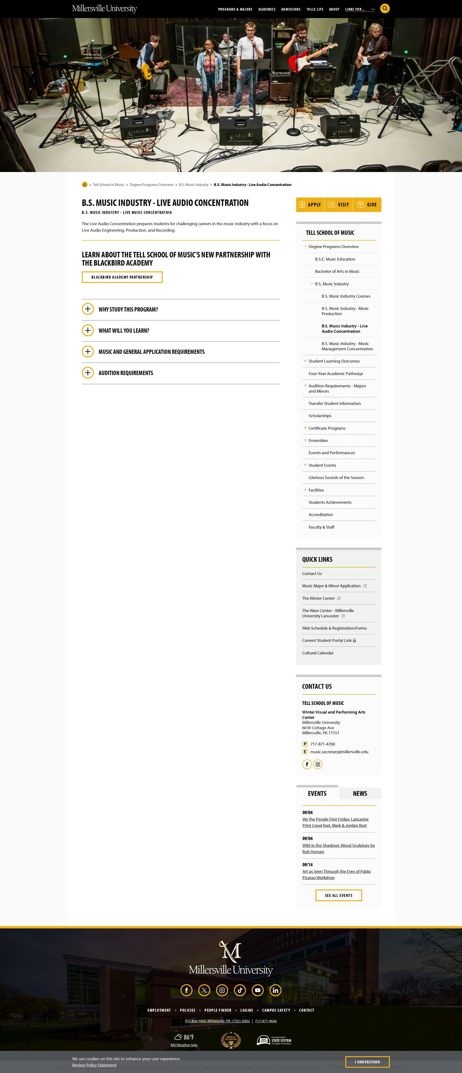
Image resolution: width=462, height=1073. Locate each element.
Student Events (322, 465)
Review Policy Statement (94, 1065)
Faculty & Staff (321, 527)
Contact (306, 1010)
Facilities (316, 490)
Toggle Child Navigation (305, 246)
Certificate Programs (327, 428)
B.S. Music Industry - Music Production (345, 311)
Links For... (355, 8)
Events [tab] (317, 793)
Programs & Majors (235, 8)
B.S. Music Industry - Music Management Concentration (347, 346)
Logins (246, 1010)
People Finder (218, 1010)
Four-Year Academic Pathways (336, 373)
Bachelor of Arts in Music (337, 271)
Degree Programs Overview (152, 184)
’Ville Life (314, 8)
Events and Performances (332, 452)
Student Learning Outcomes (334, 361)
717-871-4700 (322, 744)
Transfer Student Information (335, 403)
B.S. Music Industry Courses (346, 296)
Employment (159, 1010)
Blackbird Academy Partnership (122, 277)
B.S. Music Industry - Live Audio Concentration (345, 328)
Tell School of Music (108, 184)
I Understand (367, 1062)
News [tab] (360, 793)
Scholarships (320, 415)
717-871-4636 (266, 1021)
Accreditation (321, 514)
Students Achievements (330, 502)
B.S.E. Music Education (335, 259)
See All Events (339, 895)
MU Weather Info (184, 1045)
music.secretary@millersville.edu (339, 751)
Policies (188, 1010)
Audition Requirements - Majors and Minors (337, 388)
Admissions (291, 8)
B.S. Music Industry (194, 184)
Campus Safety (276, 1010)
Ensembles (318, 440)
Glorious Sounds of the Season (336, 477)
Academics (267, 8)
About (334, 8)
